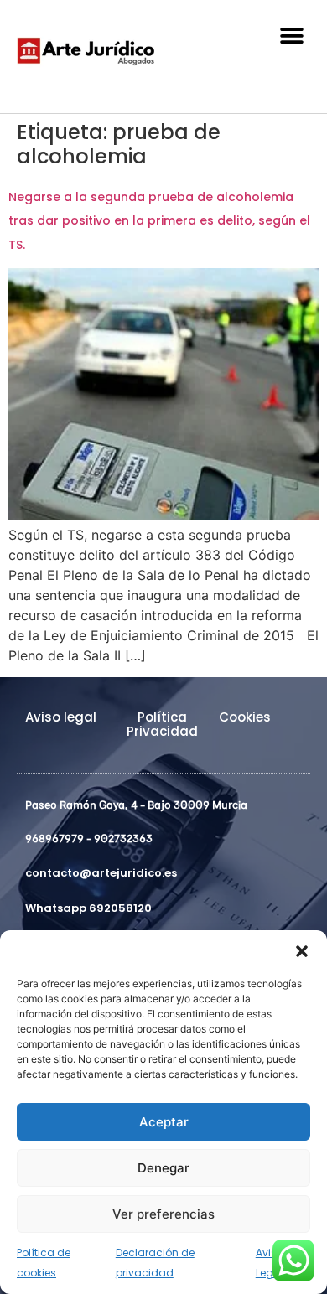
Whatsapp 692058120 (88, 908)
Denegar (163, 1168)
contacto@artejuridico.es (101, 873)
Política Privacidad (162, 724)
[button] (301, 951)
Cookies (245, 717)
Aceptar (164, 1122)
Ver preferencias (163, 1214)
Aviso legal (60, 717)
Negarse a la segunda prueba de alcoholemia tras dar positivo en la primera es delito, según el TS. (159, 221)
